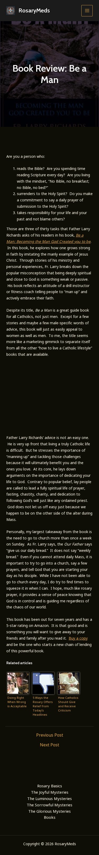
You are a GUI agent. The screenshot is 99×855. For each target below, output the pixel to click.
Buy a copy (78, 638)
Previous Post (49, 735)
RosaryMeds (34, 10)
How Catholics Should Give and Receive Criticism (68, 704)
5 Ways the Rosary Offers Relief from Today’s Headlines (43, 706)
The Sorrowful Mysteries (49, 804)
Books (49, 817)
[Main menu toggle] (87, 10)
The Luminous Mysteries (49, 798)
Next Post (49, 745)
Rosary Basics (49, 785)
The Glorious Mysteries (49, 811)
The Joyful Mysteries (49, 792)
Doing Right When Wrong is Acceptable (17, 702)
